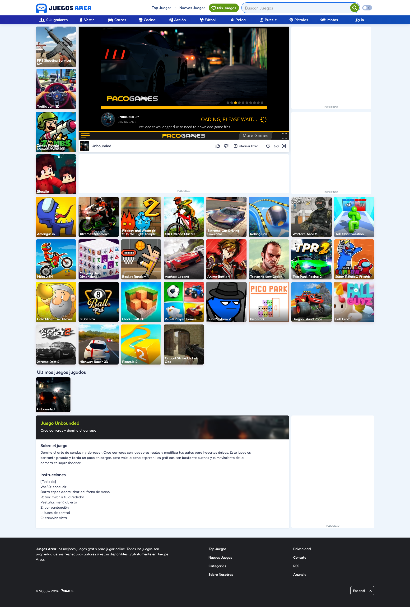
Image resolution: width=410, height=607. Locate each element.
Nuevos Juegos (192, 7)
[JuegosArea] (63, 8)
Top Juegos (161, 7)
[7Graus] (67, 591)
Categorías (217, 566)
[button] (268, 146)
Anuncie (299, 574)
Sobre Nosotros (221, 574)
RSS (296, 566)
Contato (299, 557)
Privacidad (302, 549)
